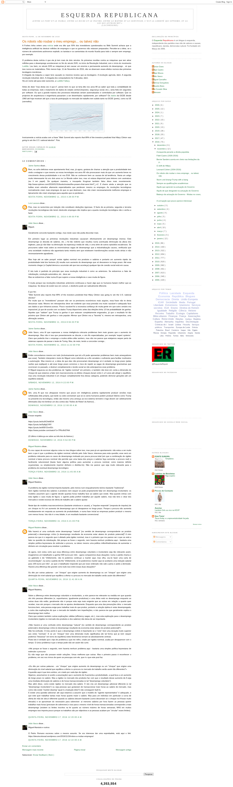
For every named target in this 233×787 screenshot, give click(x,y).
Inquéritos (179, 322)
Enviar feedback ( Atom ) (43, 755)
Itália (182, 336)
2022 (157, 120)
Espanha (159, 322)
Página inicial (79, 750)
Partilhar (27, 151)
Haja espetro (170, 476)
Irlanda (197, 333)
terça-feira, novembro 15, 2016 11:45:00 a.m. (54, 472)
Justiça (188, 319)
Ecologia (180, 313)
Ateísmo (192, 310)
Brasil (167, 330)
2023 (157, 116)
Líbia (162, 336)
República (178, 296)
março (160, 231)
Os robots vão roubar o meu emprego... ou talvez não (60, 41)
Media (182, 302)
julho (159, 217)
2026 (157, 105)
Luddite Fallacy (63, 81)
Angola (190, 333)
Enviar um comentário (31, 746)
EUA (166, 308)
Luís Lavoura (34, 203)
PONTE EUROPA (162, 457)
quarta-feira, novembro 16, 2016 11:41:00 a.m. (55, 579)
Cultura (156, 319)
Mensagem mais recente (32, 750)
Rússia (156, 333)
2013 (157, 251)
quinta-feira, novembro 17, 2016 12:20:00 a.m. (55, 717)
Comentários (161, 542)
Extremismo (171, 305)
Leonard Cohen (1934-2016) (169, 170)
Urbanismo (182, 333)
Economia (40, 149)
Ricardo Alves (158, 86)
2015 (157, 243)
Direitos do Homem (189, 308)
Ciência (182, 310)
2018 (157, 134)
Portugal (191, 302)
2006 (157, 276)
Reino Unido (168, 319)
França (182, 316)
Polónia (168, 336)
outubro (160, 205)
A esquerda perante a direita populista (173, 152)
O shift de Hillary (164, 166)
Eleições (179, 319)
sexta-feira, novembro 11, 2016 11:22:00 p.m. (54, 345)
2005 (157, 280)
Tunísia (175, 336)
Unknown (157, 92)
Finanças (173, 316)
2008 (157, 269)
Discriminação (192, 322)
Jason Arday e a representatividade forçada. (172, 518)
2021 (157, 124)
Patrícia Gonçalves (161, 83)
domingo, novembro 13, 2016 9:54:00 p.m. (52, 440)
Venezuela (189, 336)
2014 (157, 247)
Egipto (194, 330)
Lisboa (178, 324)
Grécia (195, 327)
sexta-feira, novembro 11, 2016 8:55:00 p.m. (54, 322)
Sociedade (171, 302)
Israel (170, 324)
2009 (157, 265)
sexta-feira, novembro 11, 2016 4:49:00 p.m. (54, 217)
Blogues (190, 296)
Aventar (158, 508)
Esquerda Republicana (110, 15)
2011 (157, 258)
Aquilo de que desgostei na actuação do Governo (178, 191)
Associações (194, 316)
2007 (157, 273)
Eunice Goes (158, 67)
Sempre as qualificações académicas (172, 183)
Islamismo (184, 305)
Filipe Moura (158, 73)
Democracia (163, 299)
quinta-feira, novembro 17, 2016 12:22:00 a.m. (55, 740)
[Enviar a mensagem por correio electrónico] (35, 151)
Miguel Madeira (35, 446)
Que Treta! (159, 516)
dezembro (161, 145)
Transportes (169, 327)
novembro (161, 149)
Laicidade (175, 293)
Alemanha (169, 322)
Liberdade (158, 305)
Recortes (159, 313)
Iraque (183, 330)
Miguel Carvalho (160, 80)
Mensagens (160, 537)
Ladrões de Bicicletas (165, 474)
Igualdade (162, 310)
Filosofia (186, 325)
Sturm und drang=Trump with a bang (172, 180)
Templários (169, 459)
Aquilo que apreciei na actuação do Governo (176, 187)
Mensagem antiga (123, 750)
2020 (157, 127)
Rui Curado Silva (160, 89)
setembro (161, 209)
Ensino (174, 308)
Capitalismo (192, 313)
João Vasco (33, 223)
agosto (160, 213)
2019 (157, 131)
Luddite (25, 66)
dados (113, 96)
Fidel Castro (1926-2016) (167, 156)
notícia (50, 46)
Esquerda (188, 293)
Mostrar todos (197, 524)
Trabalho (170, 313)
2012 (157, 254)
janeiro (160, 239)
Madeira (197, 319)
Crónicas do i (161, 324)
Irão (189, 330)
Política (163, 293)
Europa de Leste (183, 327)
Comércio (175, 330)
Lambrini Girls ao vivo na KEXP (167, 510)
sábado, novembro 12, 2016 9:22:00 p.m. (51, 383)
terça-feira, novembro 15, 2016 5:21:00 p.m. (54, 521)
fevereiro (161, 235)
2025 (157, 109)
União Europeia (189, 299)
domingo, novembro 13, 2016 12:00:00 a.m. (53, 405)
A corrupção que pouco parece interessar (174, 201)
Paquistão (172, 333)
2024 (157, 112)
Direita (175, 299)
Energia (164, 333)
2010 (157, 262)
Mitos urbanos (160, 316)
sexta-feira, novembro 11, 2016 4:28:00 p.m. (54, 197)
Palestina (159, 330)
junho (159, 220)
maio (159, 224)
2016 (157, 142)
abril (159, 227)
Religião (173, 310)
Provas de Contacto (164, 491)
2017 (157, 138)
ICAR (161, 302)
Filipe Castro (158, 70)
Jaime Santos (34, 166)
